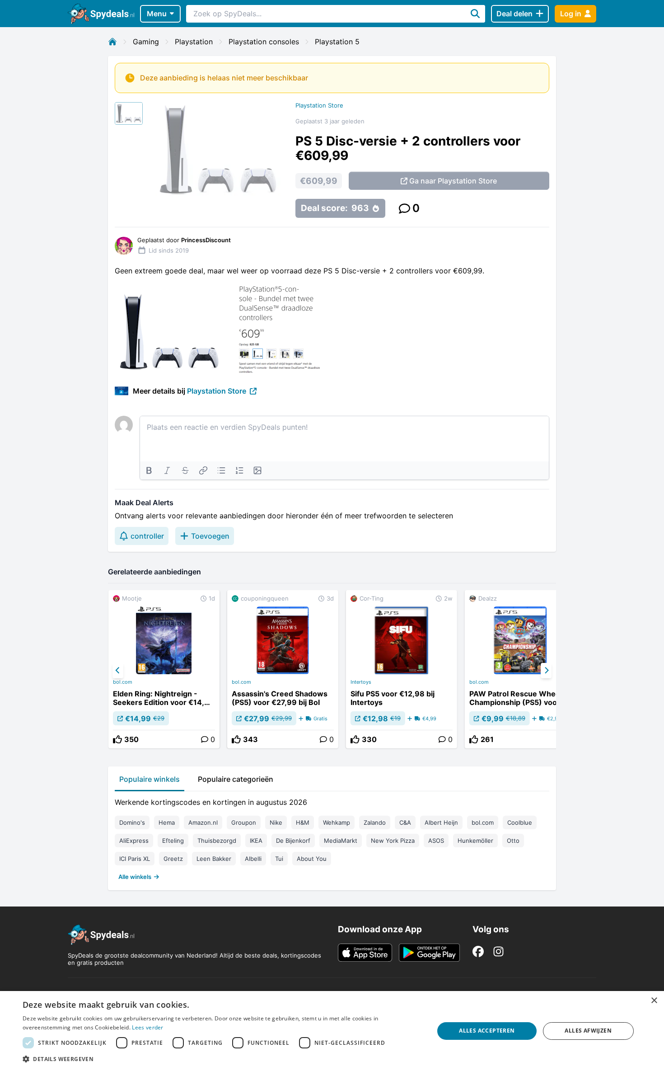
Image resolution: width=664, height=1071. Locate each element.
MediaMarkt (340, 840)
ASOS (436, 840)
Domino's (132, 822)
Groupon (243, 822)
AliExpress (134, 840)
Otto (513, 840)
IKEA (256, 840)
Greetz (173, 858)
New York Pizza (393, 840)
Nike (276, 822)
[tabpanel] (332, 837)
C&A (405, 822)
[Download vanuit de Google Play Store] (429, 953)
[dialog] (332, 1031)
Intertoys (361, 682)
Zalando (375, 822)
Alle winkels (134, 876)
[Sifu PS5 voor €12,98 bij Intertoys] (401, 669)
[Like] (117, 739)
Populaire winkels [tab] (149, 779)
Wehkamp (336, 822)
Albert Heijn (441, 822)
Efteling (173, 840)
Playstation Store (319, 105)
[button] (222, 1058)
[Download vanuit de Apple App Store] (365, 953)
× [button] (653, 1000)
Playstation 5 (337, 41)
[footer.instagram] (498, 951)
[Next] (546, 670)
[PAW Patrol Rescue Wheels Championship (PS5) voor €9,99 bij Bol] (520, 669)
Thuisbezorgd (216, 840)
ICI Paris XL (134, 858)
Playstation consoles (264, 41)
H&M (302, 822)
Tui (279, 858)
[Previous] (117, 670)
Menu (157, 13)
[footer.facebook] (478, 951)
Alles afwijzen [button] (588, 1030)
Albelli (253, 858)
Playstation (194, 41)
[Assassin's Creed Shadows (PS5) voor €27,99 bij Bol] (282, 669)
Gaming (146, 41)
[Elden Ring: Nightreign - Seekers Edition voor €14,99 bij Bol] (164, 669)
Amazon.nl (203, 822)
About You (312, 858)
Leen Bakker (213, 858)
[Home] (112, 41)
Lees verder (147, 1027)
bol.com (122, 682)
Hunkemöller (475, 840)
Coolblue (519, 822)
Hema (167, 822)
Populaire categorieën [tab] (235, 779)
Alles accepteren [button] (486, 1030)
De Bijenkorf (293, 840)
